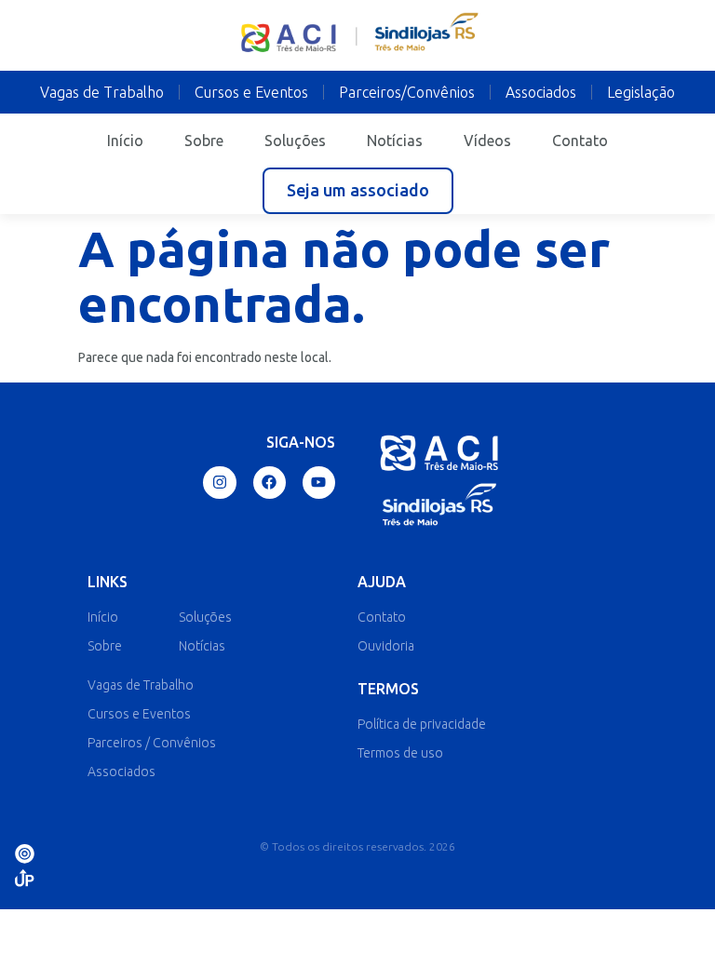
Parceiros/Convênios (407, 92)
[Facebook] (269, 482)
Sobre (203, 140)
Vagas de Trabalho (102, 92)
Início (125, 140)
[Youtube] (319, 482)
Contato (580, 140)
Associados (541, 92)
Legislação (641, 92)
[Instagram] (219, 482)
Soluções (295, 140)
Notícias (395, 140)
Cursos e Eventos (251, 92)
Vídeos (487, 140)
